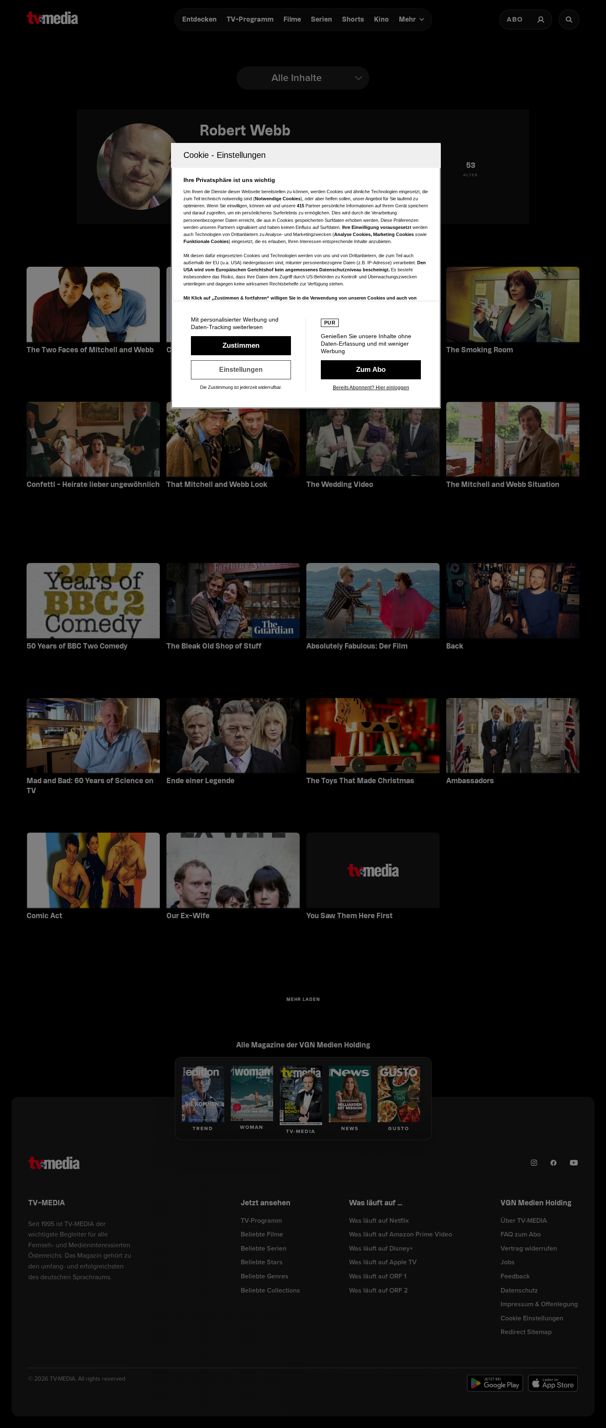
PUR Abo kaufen (371, 369)
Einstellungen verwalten (241, 369)
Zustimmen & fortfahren (241, 345)
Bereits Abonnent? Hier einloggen (371, 388)
